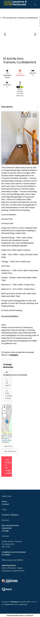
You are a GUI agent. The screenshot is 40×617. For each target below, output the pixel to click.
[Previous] (5, 34)
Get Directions (10, 451)
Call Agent (7, 384)
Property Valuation (10, 515)
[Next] (34, 34)
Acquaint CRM (25, 602)
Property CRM (9, 604)
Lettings (5, 531)
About (4, 501)
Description (7, 106)
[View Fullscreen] (4, 415)
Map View (8, 446)
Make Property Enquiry (7, 395)
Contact (5, 504)
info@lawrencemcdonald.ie (15, 375)
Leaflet (5, 438)
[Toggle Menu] (35, 5)
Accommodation (9, 316)
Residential (6, 528)
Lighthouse (29, 615)
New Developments (10, 525)
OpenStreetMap (6, 440)
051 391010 (6, 554)
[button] (6, 421)
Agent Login (23, 604)
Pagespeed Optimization (15, 615)
